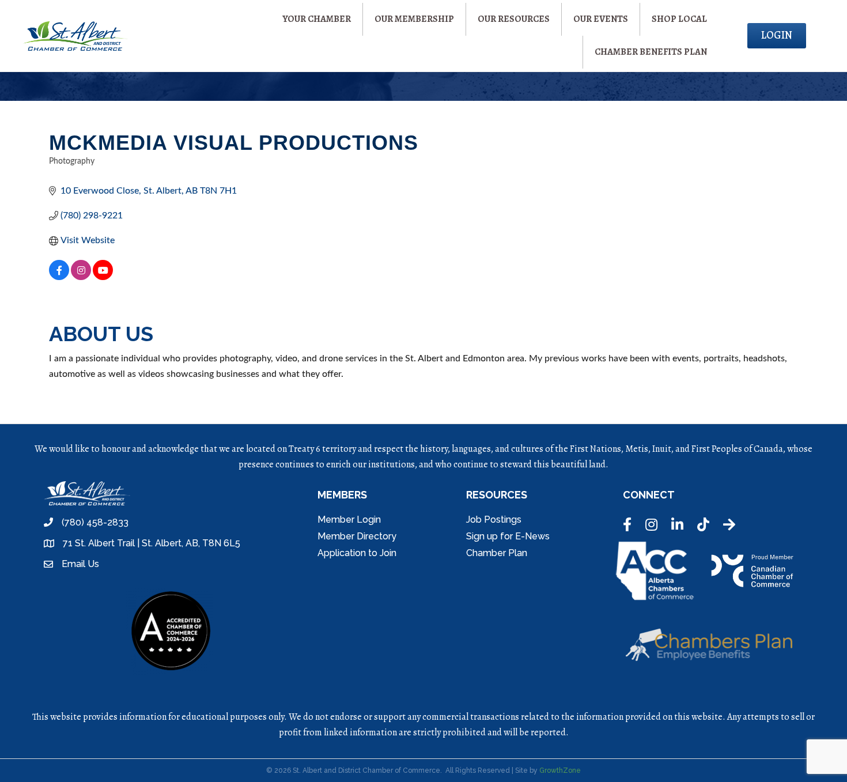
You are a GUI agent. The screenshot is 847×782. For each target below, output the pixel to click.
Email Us (80, 563)
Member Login (349, 519)
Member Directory (356, 536)
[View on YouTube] (103, 277)
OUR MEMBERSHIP (414, 19)
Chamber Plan (496, 552)
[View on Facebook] (59, 277)
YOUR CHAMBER (316, 19)
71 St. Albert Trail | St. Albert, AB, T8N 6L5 (151, 543)
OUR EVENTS (600, 19)
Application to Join (356, 552)
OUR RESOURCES (514, 19)
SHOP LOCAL (679, 19)
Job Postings (493, 519)
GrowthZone (560, 770)
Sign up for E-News (508, 536)
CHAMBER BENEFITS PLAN (651, 52)
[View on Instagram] (81, 277)
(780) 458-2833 (95, 522)
